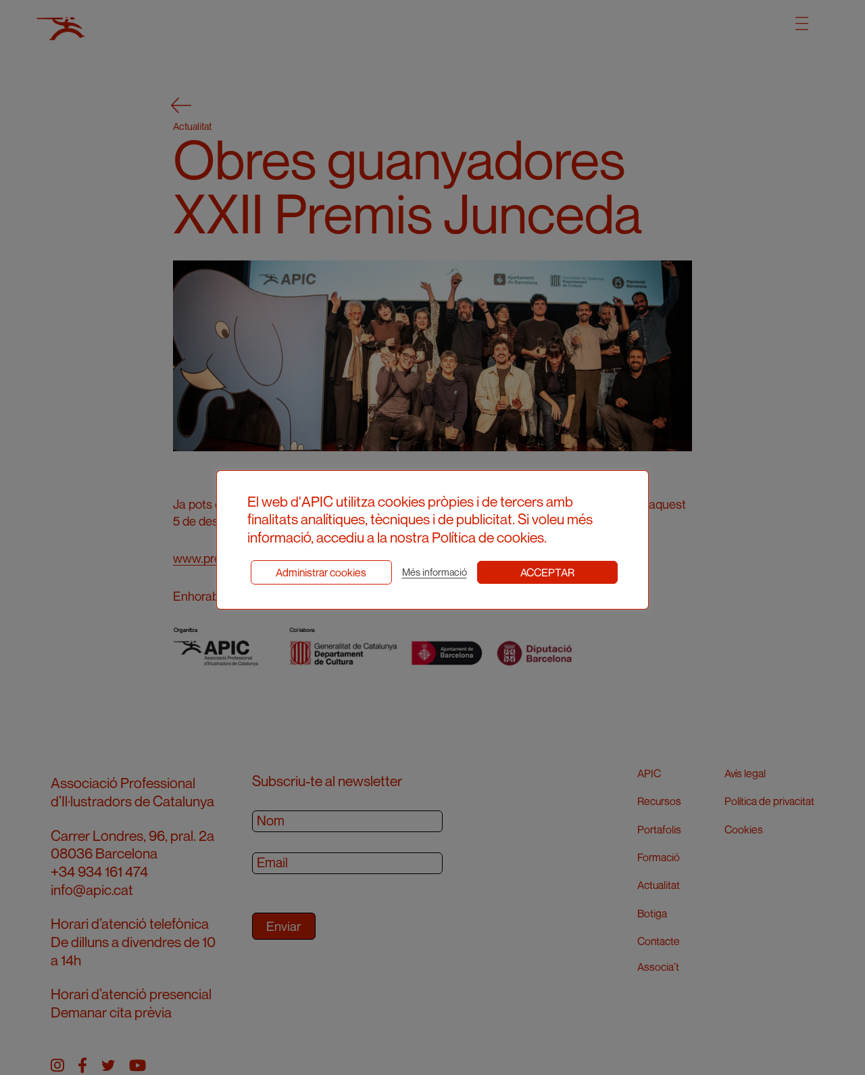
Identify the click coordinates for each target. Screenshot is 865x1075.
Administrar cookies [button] (321, 572)
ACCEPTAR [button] (547, 572)
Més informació (434, 572)
